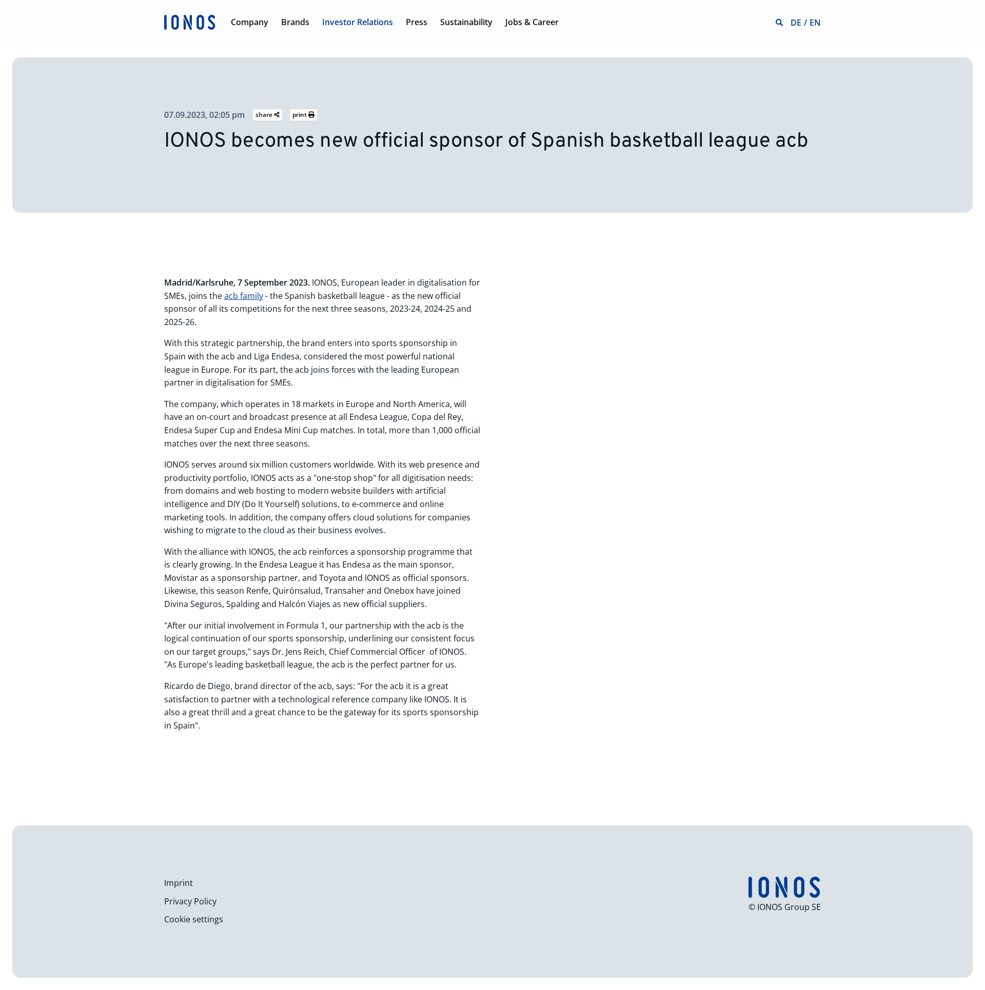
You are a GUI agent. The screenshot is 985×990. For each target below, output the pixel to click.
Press (416, 22)
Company (249, 22)
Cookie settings (193, 919)
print (300, 114)
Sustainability (466, 22)
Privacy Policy (190, 901)
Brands (295, 22)
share (264, 114)
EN (815, 22)
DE (796, 22)
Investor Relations (357, 22)
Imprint (178, 882)
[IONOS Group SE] (189, 21)
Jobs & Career (532, 22)
